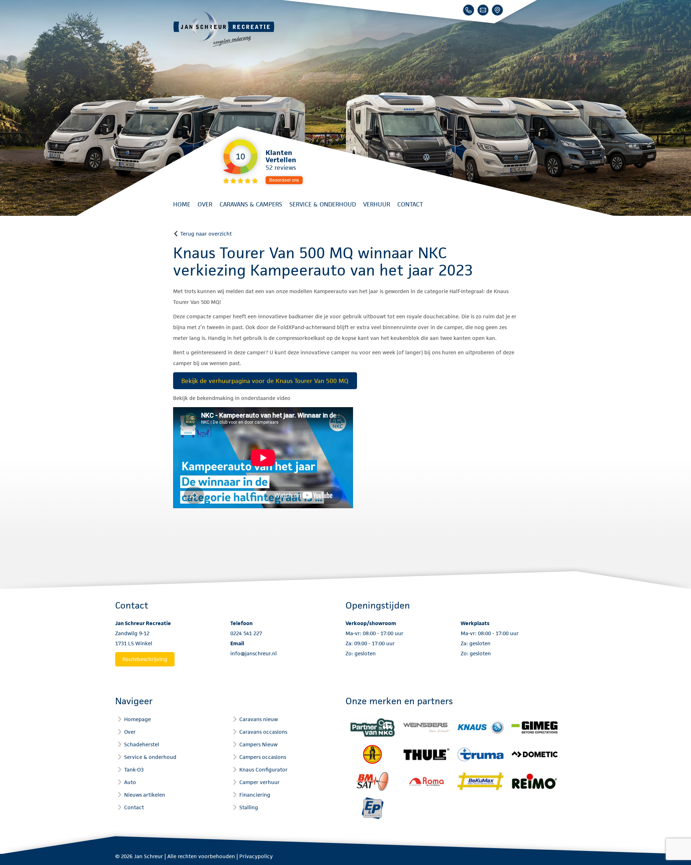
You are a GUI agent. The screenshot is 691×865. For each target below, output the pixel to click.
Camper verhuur (259, 782)
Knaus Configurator (263, 769)
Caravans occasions (263, 731)
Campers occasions (262, 757)
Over (205, 204)
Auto (130, 782)
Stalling (248, 807)
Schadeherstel (141, 744)
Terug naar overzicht (206, 233)
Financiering (254, 794)
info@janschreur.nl (253, 653)
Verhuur (376, 204)
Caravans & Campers (251, 204)
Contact (410, 204)
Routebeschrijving (144, 659)
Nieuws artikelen (144, 794)
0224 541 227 (246, 633)
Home (181, 204)
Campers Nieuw (258, 744)
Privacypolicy (256, 856)
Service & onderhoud (322, 204)
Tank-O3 (134, 769)
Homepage (137, 719)
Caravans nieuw (258, 719)
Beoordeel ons (284, 180)
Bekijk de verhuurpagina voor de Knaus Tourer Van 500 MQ (264, 381)
